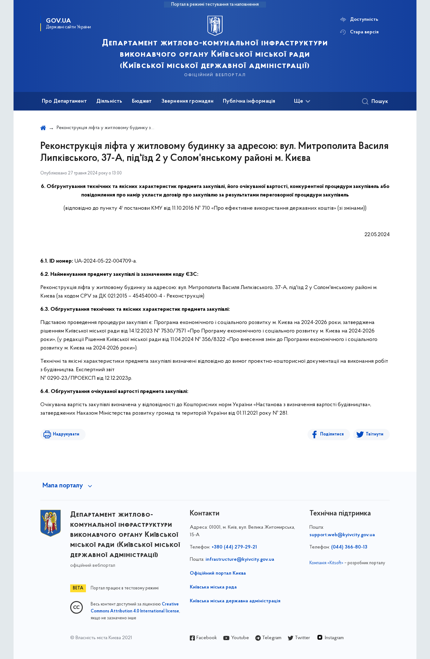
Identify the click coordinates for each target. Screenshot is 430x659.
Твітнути (374, 434)
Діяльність (109, 101)
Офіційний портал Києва (218, 573)
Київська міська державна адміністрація (235, 601)
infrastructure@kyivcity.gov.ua (240, 559)
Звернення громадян (187, 101)
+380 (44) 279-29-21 (234, 547)
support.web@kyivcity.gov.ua (342, 534)
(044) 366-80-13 (349, 547)
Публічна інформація (249, 101)
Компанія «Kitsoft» (326, 563)
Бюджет (142, 101)
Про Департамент (64, 101)
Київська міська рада (213, 587)
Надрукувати (66, 434)
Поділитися (332, 434)
